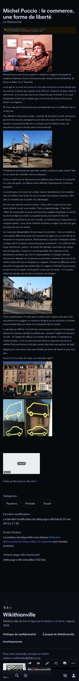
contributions (43, 29)
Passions (11, 503)
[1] (35, 481)
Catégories (9, 496)
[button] (21, 463)
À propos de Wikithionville (58, 634)
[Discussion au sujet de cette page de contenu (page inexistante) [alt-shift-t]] (65, 663)
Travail (47, 503)
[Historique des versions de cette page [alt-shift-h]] (56, 663)
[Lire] (38, 663)
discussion (36, 29)
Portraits (30, 503)
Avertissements (12, 641)
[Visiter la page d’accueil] (6, 675)
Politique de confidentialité (19, 634)
